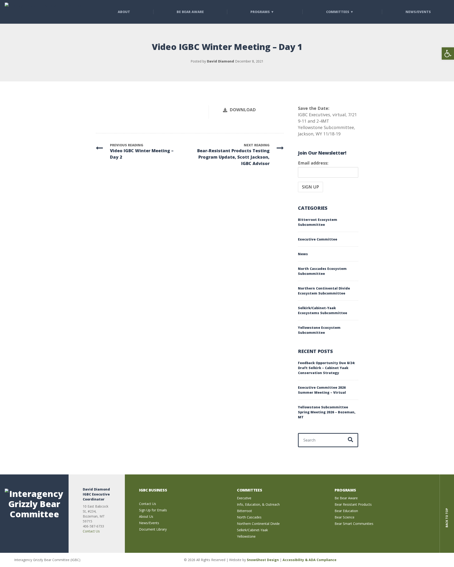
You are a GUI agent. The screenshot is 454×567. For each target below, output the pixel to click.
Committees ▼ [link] (340, 11)
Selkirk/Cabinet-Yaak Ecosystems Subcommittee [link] (322, 310)
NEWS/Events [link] (418, 11)
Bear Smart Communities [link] (354, 523)
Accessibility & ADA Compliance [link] (309, 560)
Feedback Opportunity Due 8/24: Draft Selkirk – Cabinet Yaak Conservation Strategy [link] (326, 368)
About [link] (124, 11)
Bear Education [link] (346, 511)
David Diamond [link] (220, 61)
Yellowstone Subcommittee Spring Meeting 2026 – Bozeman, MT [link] (326, 412)
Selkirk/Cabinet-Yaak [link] (252, 530)
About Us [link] (146, 516)
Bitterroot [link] (244, 511)
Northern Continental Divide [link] (258, 523)
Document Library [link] (153, 529)
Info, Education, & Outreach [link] (258, 504)
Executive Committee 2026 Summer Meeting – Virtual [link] (322, 390)
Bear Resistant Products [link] (353, 504)
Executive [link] (244, 498)
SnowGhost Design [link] (263, 560)
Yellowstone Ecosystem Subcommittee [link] (319, 330)
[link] (448, 53)
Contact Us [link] (91, 531)
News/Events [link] (149, 523)
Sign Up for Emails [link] (153, 510)
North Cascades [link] (249, 517)
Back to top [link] (447, 514)
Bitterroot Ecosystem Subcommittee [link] (317, 222)
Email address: (313, 163)
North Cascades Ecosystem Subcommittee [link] (322, 271)
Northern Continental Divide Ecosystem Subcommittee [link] (324, 290)
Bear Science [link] (344, 517)
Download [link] (243, 109)
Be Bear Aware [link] (190, 11)
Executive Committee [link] (317, 239)
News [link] (303, 254)
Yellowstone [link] (246, 536)
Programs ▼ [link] (262, 11)
